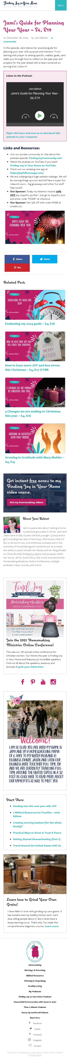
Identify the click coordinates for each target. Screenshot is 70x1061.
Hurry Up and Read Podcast (35, 1012)
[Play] (40, 115)
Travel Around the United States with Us (37, 845)
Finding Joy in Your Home (31, 1052)
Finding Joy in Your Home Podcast (35, 996)
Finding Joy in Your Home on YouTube (33, 165)
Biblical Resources (35, 975)
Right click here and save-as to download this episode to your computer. (33, 134)
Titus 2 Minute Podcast (35, 1007)
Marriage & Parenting (34, 970)
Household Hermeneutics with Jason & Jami (35, 1001)
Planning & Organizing (35, 980)
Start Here (35, 1017)
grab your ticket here (30, 666)
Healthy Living (35, 985)
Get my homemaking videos (26, 502)
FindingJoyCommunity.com (45, 158)
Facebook (37, 1023)
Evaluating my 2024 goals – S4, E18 (30, 323)
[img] (25, 116)
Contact (37, 1045)
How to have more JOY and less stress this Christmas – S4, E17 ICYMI (32, 367)
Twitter (37, 1028)
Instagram (37, 1040)
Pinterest (37, 1034)
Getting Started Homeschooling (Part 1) (36, 839)
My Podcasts (35, 991)
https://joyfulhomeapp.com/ (27, 173)
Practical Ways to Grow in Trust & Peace (37, 832)
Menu (61, 5)
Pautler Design (36, 1055)
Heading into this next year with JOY (35, 806)
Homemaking (35, 964)
